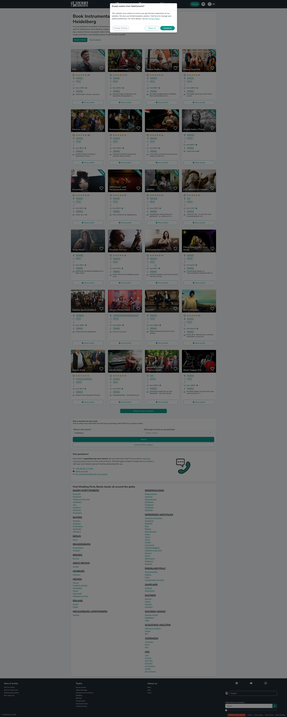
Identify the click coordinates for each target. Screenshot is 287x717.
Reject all (152, 28)
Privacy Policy (154, 18)
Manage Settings (120, 28)
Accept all (167, 28)
